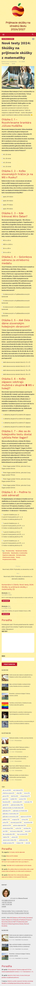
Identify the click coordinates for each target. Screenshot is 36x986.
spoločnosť (7, 825)
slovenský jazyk (16, 822)
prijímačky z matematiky (19, 553)
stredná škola (21, 555)
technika (27, 828)
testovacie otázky (9, 557)
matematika (10, 551)
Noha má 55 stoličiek (12, 856)
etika (19, 793)
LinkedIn (4, 906)
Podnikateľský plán (22, 922)
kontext (22, 799)
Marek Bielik (18, 939)
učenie (14, 837)
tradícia (6, 837)
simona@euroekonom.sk (8, 900)
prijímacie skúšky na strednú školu (13, 808)
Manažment (9, 920)
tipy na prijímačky (9, 834)
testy (18, 557)
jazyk (5, 799)
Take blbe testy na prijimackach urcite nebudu (18, 865)
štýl (28, 843)
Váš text (5, 631)
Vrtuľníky (23, 917)
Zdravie (10, 922)
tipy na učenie (22, 834)
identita (14, 796)
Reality (4, 920)
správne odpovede (9, 555)
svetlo (18, 828)
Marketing (11, 924)
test (5, 831)
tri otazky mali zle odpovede (17, 852)
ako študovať (18, 790)
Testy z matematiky (17, 911)
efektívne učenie (8, 793)
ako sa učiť (7, 790)
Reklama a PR (16, 917)
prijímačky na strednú (20, 811)
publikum (6, 819)
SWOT (14, 922)
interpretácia (25, 796)
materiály (28, 802)
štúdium (19, 843)
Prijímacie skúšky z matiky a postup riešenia (21, 738)
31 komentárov (18, 779)
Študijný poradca (19, 913)
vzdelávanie (23, 840)
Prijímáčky (16, 920)
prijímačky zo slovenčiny (10, 816)
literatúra (6, 802)
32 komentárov (18, 761)
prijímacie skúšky (21, 551)
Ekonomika (5, 922)
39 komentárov (18, 740)
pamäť (5, 805)
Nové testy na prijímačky (10, 61)
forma (27, 793)
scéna (5, 822)
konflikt (13, 799)
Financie (28, 920)
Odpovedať (6, 600)
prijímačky (6, 553)
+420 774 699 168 (7, 904)
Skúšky (22, 924)
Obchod (26, 924)
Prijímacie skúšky (8, 39)
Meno (3, 656)
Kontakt (27, 913)
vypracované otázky (9, 559)
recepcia (15, 819)
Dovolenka (4, 926)
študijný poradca (8, 843)
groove (6, 796)
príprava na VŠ (26, 816)
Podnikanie (23, 920)
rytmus (25, 819)
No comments (25, 939)
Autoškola (29, 917)
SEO (11, 917)
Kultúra (17, 924)
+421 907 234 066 (7, 902)
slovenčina (28, 822)
